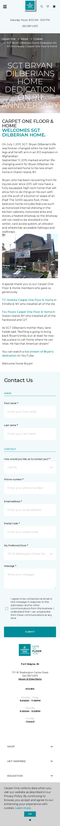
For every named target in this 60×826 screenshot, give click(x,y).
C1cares (38, 38)
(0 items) (54, 6)
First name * (11, 403)
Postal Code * (12, 523)
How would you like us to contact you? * (27, 459)
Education (15, 775)
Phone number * (14, 479)
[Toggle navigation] (5, 6)
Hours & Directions (30, 679)
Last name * (11, 425)
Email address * (13, 501)
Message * (10, 566)
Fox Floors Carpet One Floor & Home (27, 311)
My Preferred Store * (16, 545)
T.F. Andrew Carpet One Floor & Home (27, 300)
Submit (30, 631)
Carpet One (9, 38)
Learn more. (23, 808)
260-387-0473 (30, 26)
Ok (30, 813)
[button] (41, 6)
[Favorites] (48, 6)
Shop (11, 746)
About (24, 38)
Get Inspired (16, 761)
